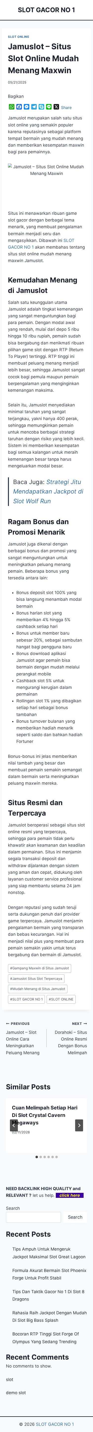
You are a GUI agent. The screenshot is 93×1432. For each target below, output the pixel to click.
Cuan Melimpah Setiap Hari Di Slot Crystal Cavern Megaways (44, 1115)
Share (66, 107)
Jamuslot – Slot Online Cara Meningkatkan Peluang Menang (22, 1038)
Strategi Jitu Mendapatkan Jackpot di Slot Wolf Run (48, 491)
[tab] (36, 1157)
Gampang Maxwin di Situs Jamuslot (39, 968)
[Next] (79, 1125)
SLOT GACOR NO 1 (26, 999)
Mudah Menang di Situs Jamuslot (37, 989)
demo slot (16, 1392)
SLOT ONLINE (18, 37)
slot (9, 1379)
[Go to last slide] (14, 1125)
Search (13, 1208)
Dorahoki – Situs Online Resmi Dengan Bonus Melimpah (71, 1038)
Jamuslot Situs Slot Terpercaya (36, 979)
